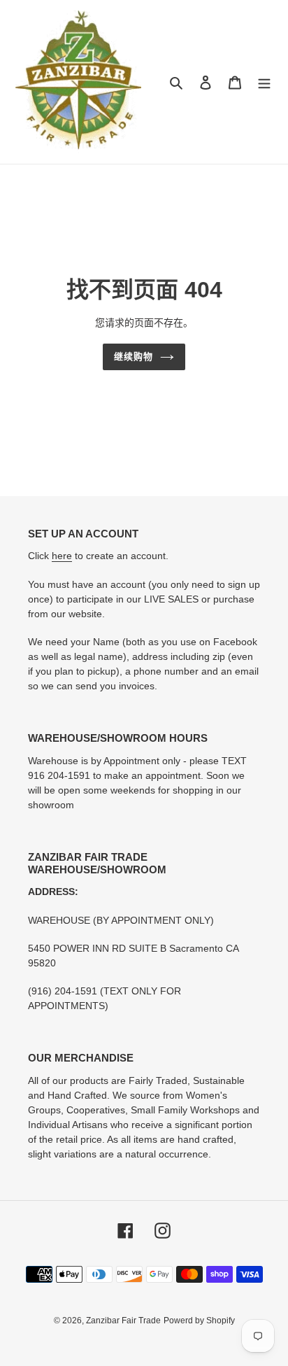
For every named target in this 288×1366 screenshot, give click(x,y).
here (62, 555)
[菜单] (264, 82)
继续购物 (133, 356)
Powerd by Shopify (199, 1320)
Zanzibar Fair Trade (123, 1320)
